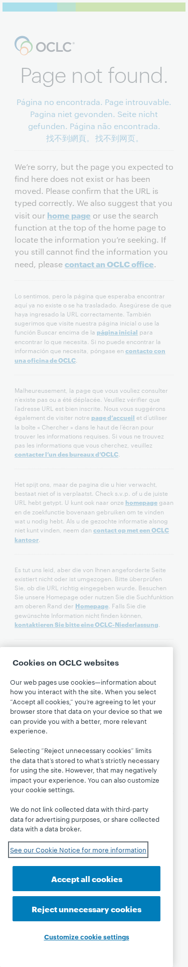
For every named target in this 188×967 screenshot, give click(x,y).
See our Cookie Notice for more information (78, 849)
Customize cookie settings (86, 936)
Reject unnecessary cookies (86, 908)
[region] (86, 807)
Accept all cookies (86, 878)
